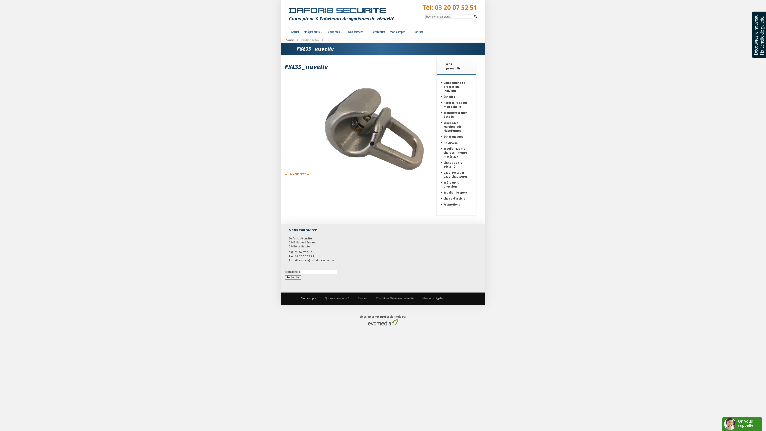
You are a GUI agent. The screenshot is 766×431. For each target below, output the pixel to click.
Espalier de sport (455, 192)
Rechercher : (292, 271)
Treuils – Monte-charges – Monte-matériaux (456, 152)
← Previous (292, 174)
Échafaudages (453, 136)
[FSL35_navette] (360, 170)
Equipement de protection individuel (454, 86)
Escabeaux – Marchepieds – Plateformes (454, 126)
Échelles (449, 96)
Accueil (290, 39)
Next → (304, 174)
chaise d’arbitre (454, 198)
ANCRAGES (451, 142)
